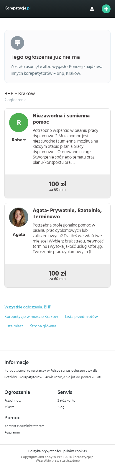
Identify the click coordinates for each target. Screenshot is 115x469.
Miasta (9, 407)
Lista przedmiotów (81, 317)
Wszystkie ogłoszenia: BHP (27, 307)
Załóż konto (66, 400)
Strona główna (43, 326)
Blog (61, 407)
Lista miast (13, 326)
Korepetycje (17, 8)
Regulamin (12, 432)
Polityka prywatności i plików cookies (57, 451)
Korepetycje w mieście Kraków (31, 317)
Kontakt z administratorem (24, 426)
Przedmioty (13, 400)
